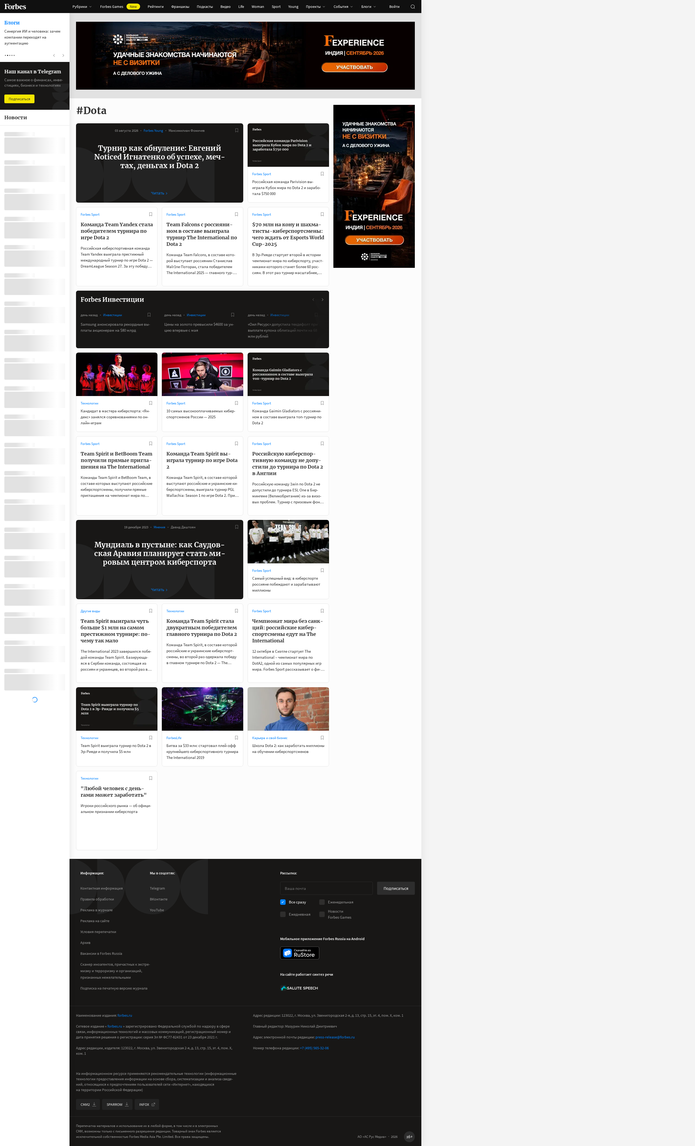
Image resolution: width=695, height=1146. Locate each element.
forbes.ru (125, 1015)
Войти (394, 6)
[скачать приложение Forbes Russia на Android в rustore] (299, 953)
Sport (276, 6)
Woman (258, 6)
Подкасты (205, 6)
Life (241, 6)
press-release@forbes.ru (335, 1037)
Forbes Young (153, 130)
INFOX (144, 1104)
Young (293, 6)
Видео (225, 6)
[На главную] (15, 6)
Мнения (159, 527)
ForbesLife (173, 738)
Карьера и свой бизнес (270, 738)
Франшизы (180, 6)
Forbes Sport (261, 174)
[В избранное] (236, 130)
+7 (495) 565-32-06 (314, 1047)
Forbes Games (118, 6)
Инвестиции (112, 315)
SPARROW (114, 1104)
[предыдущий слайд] (313, 299)
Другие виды (90, 611)
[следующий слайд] (322, 299)
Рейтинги (156, 6)
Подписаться (396, 888)
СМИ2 (85, 1104)
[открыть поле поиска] (412, 6)
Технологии (89, 403)
